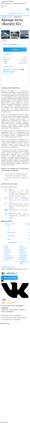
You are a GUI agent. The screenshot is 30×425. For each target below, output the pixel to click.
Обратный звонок (9, 277)
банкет (17, 209)
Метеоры (23, 258)
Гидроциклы (24, 256)
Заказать (15, 49)
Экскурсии (23, 260)
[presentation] (2, 40)
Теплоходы (23, 248)
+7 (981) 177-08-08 (15, 13)
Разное (7, 260)
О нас (6, 246)
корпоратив (25, 200)
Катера (22, 250)
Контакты (8, 256)
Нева (7, 69)
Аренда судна (9, 258)
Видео (7, 248)
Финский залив (16, 69)
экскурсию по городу (20, 196)
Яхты (21, 246)
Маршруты (8, 252)
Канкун (3, 5)
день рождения (18, 200)
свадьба (11, 201)
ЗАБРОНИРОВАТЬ (14, 372)
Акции (7, 254)
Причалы (7, 250)
